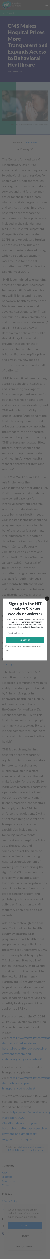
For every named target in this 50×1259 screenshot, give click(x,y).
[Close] (47, 598)
